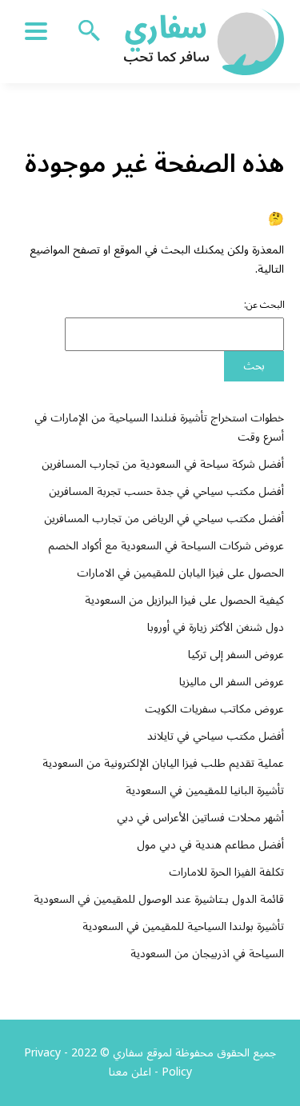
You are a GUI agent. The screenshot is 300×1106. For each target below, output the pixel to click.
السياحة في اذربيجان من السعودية (207, 953)
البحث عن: (264, 305)
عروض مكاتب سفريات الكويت (214, 709)
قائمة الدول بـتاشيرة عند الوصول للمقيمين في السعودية (159, 899)
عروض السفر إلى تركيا (236, 654)
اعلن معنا (130, 1072)
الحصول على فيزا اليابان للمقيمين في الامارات (180, 573)
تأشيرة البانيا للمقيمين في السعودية (205, 790)
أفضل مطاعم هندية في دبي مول (210, 844)
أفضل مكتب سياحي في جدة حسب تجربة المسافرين (166, 491)
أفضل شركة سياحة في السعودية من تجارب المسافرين (163, 464)
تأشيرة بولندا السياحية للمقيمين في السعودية (183, 926)
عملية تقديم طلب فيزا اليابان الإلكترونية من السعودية (163, 763)
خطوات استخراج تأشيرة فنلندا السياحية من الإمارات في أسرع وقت (159, 427)
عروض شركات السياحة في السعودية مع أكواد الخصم (166, 545)
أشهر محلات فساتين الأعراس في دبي (200, 817)
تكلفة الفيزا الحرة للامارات (226, 872)
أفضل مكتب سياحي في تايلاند (215, 736)
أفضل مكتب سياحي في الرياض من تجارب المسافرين (164, 518)
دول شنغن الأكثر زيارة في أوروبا (215, 627)
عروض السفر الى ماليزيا (231, 681)
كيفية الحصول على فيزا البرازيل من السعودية (184, 600)
